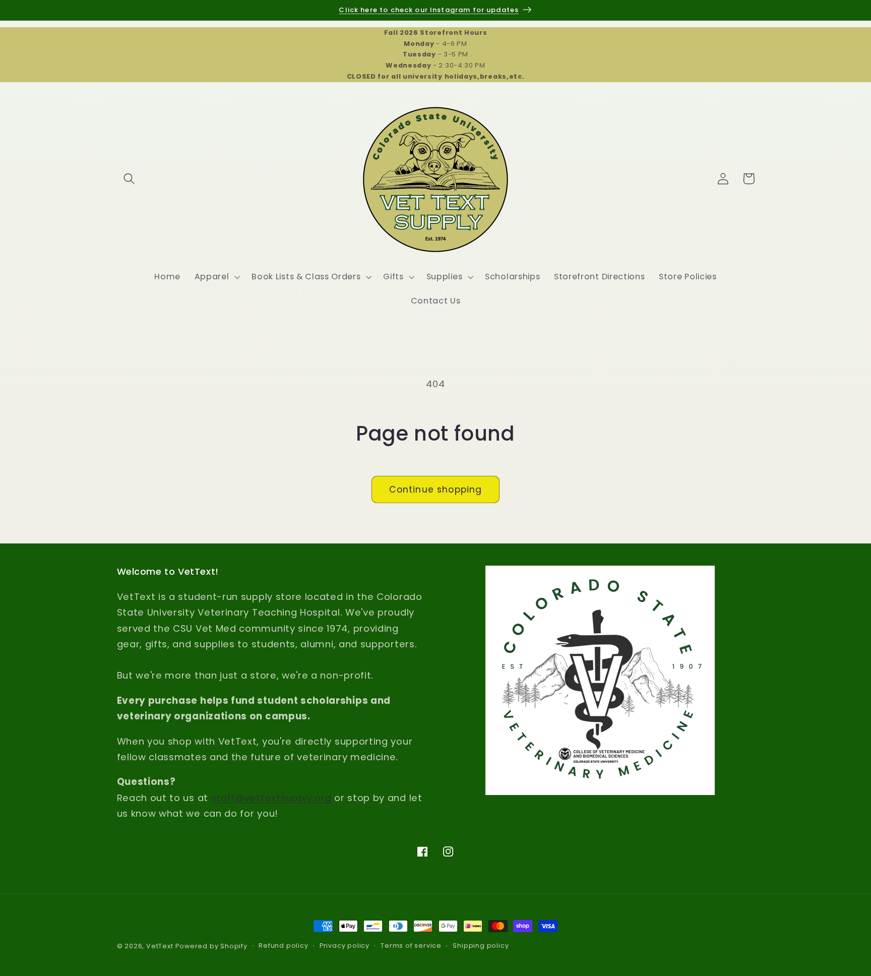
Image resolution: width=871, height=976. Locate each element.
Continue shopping (435, 489)
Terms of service (411, 946)
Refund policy (283, 946)
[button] (130, 179)
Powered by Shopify (211, 946)
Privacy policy (344, 946)
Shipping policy (481, 946)
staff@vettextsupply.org (271, 797)
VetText (159, 946)
